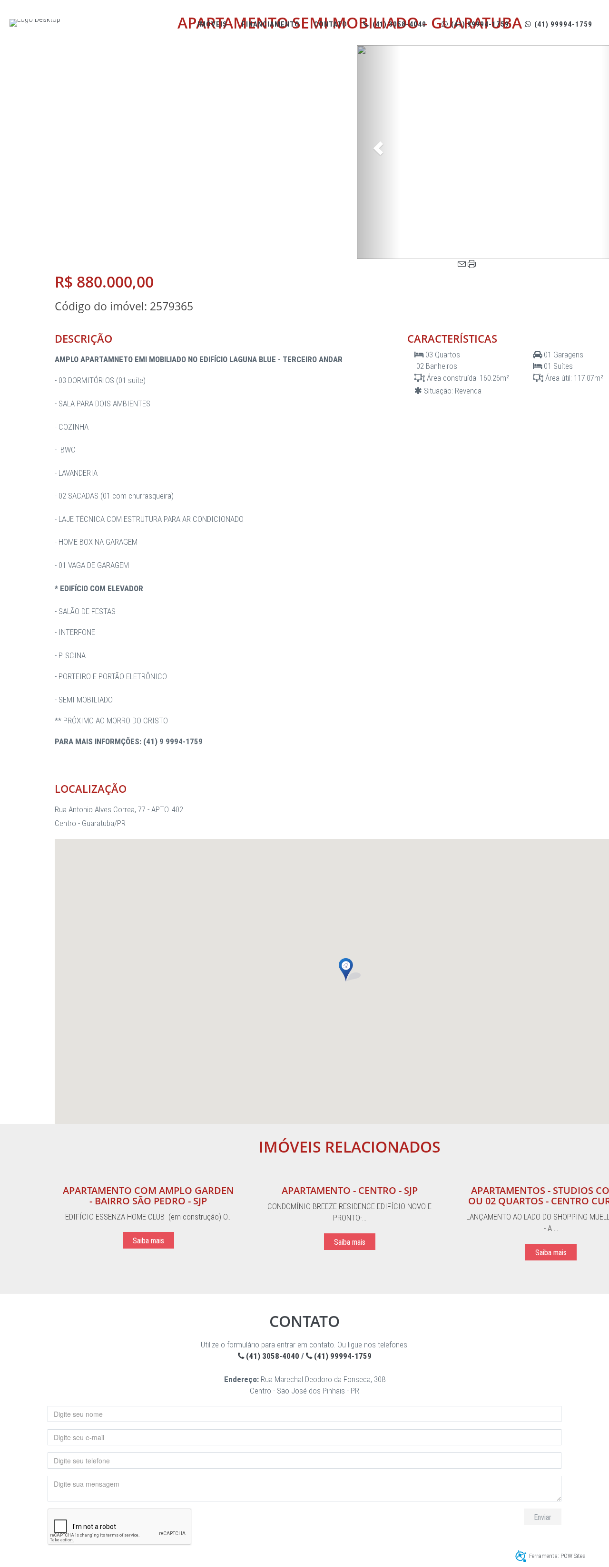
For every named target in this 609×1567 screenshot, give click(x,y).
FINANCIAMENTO (271, 24)
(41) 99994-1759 (479, 24)
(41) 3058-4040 (398, 24)
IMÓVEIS (212, 24)
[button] (378, 152)
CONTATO (330, 24)
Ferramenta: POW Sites (557, 1555)
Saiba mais (148, 1240)
